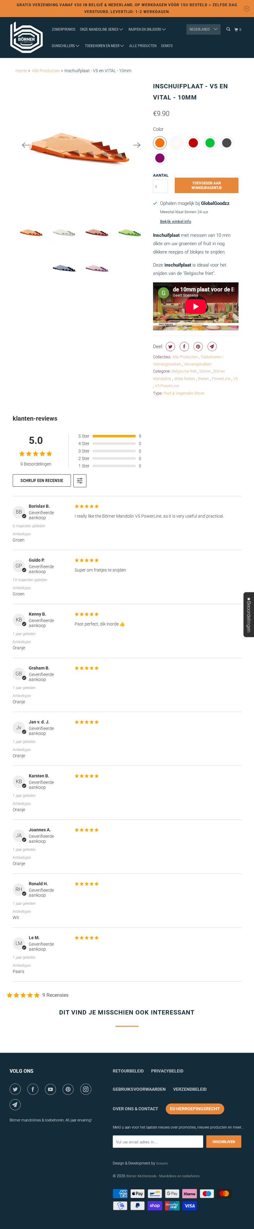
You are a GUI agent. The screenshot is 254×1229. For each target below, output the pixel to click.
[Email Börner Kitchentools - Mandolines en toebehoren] (16, 1104)
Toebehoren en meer (102, 46)
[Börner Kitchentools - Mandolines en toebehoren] (27, 37)
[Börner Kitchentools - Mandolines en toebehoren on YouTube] (51, 1089)
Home (21, 70)
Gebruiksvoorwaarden (139, 1089)
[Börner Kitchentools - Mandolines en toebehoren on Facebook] (34, 1089)
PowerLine (221, 378)
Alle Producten (46, 70)
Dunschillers (64, 46)
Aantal (161, 175)
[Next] (137, 145)
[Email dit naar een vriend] (211, 346)
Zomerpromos (63, 29)
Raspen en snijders (145, 29)
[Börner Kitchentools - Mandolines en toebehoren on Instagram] (87, 1089)
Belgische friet (185, 371)
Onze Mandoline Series (99, 29)
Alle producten (142, 46)
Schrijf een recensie (41, 480)
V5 (235, 378)
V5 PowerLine (167, 385)
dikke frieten (185, 378)
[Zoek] (228, 29)
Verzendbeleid (190, 1089)
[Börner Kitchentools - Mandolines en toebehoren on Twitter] (16, 1089)
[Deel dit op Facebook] (183, 346)
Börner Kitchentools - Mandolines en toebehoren (162, 1176)
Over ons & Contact (135, 1108)
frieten (204, 378)
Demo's (167, 46)
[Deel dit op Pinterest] (197, 346)
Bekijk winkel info (175, 221)
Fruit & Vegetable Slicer (184, 393)
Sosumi (162, 1163)
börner (205, 371)
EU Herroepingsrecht (195, 1108)
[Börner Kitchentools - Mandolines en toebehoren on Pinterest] (69, 1089)
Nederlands (200, 29)
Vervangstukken (198, 364)
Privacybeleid (167, 1070)
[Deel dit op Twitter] (169, 346)
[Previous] (25, 145)
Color (158, 129)
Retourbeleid (128, 1070)
